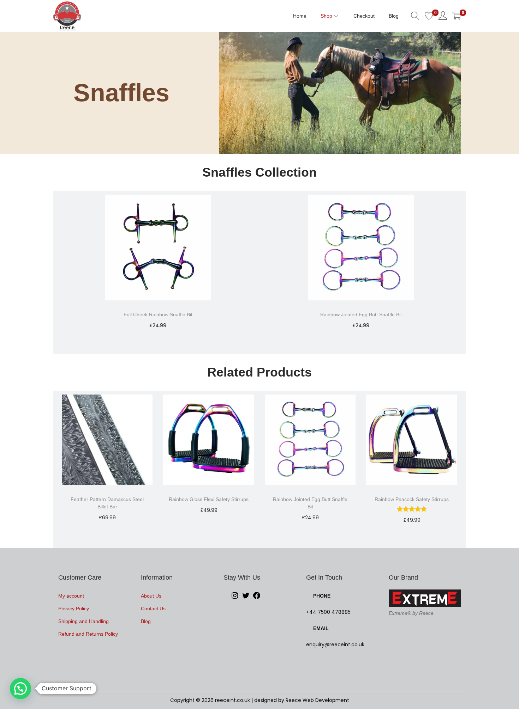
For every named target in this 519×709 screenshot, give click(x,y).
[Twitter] (245, 598)
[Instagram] (235, 598)
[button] (20, 688)
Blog (146, 621)
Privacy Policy (73, 608)
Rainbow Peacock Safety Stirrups (412, 499)
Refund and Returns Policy (88, 634)
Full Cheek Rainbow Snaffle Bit (158, 314)
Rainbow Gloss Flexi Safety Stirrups (209, 499)
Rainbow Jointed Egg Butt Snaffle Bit (361, 314)
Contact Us (153, 608)
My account (71, 596)
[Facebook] (256, 598)
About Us (151, 596)
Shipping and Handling (83, 621)
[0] (429, 16)
